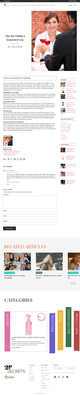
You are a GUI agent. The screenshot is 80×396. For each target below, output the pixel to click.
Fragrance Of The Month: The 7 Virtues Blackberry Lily (70, 104)
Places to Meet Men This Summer (12, 151)
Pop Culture (25, 5)
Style (21, 5)
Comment (6, 194)
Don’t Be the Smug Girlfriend (11, 153)
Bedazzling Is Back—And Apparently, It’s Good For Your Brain (70, 174)
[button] (9, 47)
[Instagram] (63, 377)
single (9, 86)
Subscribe (72, 368)
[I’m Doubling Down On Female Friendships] (17, 261)
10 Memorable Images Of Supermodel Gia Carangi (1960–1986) (71, 84)
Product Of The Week (65, 127)
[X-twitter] (59, 377)
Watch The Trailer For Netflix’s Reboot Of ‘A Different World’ (71, 182)
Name (5, 210)
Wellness (31, 5)
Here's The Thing (9, 273)
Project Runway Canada (66, 129)
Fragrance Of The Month (66, 125)
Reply (8, 184)
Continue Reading (15, 347)
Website (5, 221)
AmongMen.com (64, 137)
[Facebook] (55, 377)
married (50, 85)
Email (5, 215)
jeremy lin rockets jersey (13, 182)
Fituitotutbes (10, 170)
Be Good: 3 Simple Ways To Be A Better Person (49, 277)
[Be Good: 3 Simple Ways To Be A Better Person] (49, 261)
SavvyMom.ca (63, 139)
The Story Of (52, 5)
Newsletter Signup (7, 1)
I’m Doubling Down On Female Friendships (14, 277)
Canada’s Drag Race (65, 131)
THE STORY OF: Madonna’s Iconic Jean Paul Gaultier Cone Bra (71, 90)
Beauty (17, 5)
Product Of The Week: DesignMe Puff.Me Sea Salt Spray (71, 158)
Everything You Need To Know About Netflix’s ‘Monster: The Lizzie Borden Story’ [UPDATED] (71, 150)
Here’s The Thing (45, 5)
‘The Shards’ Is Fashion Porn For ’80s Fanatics (71, 165)
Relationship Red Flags (9, 154)
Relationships (38, 5)
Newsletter (63, 135)
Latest (13, 5)
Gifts (62, 133)
